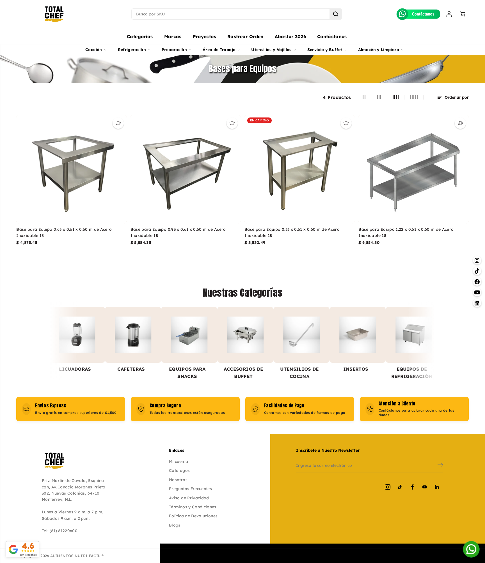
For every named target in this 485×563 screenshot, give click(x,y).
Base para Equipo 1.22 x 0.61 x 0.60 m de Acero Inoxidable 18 (406, 232)
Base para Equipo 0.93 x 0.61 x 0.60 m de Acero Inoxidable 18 (178, 232)
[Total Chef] (54, 14)
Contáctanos (332, 36)
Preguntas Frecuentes (190, 488)
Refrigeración (132, 49)
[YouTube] (424, 487)
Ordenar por (456, 97)
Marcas (173, 36)
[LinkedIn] (437, 487)
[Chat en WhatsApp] (471, 549)
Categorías (140, 36)
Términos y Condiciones (192, 506)
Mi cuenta (178, 461)
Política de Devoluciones (193, 515)
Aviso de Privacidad (189, 497)
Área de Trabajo (219, 49)
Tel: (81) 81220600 (59, 530)
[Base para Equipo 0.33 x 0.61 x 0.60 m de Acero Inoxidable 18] (299, 169)
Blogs (174, 525)
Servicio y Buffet (324, 49)
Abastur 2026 (290, 36)
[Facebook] (412, 487)
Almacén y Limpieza (378, 49)
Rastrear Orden (245, 36)
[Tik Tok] (400, 487)
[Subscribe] (440, 465)
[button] (19, 14)
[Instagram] (387, 487)
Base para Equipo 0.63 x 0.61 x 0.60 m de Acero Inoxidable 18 (64, 232)
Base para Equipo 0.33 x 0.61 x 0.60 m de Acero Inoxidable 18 (292, 232)
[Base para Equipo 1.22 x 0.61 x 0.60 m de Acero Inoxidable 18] (413, 169)
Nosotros (178, 479)
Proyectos (204, 36)
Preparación (174, 49)
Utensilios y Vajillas (271, 49)
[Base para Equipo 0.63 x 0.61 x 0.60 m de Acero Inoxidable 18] (71, 169)
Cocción (93, 49)
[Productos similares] (118, 123)
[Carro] (462, 14)
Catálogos (179, 470)
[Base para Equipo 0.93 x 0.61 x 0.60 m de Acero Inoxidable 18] (186, 169)
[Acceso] (449, 14)
